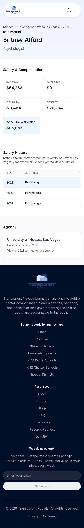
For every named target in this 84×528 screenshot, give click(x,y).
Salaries (8, 27)
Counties (42, 339)
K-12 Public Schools (42, 360)
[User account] (69, 10)
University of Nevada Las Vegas (38, 27)
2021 (9, 182)
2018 (9, 203)
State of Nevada (42, 346)
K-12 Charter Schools (42, 367)
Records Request (42, 429)
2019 (9, 193)
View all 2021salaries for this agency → (32, 250)
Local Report (42, 422)
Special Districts (42, 374)
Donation (42, 436)
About (42, 394)
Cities (42, 332)
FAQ (42, 415)
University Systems (42, 353)
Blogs (42, 408)
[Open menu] (75, 10)
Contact (42, 401)
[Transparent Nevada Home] (42, 282)
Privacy (32, 516)
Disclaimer (49, 516)
